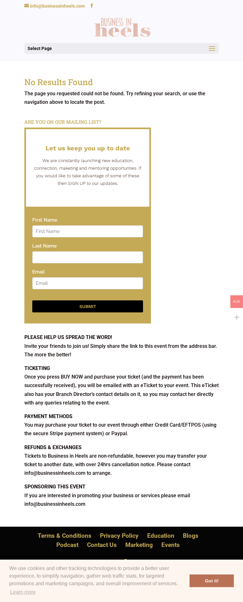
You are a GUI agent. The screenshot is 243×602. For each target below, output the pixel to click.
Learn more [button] (23, 592)
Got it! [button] (212, 580)
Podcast (67, 545)
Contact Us (102, 545)
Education (160, 535)
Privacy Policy (119, 535)
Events (170, 545)
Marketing (139, 545)
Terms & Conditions (64, 535)
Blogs (190, 535)
